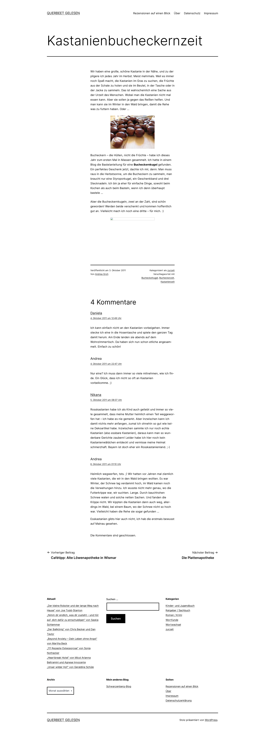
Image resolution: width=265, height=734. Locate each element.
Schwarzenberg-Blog (118, 686)
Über (177, 13)
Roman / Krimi (174, 615)
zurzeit (171, 270)
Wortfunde (172, 619)
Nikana (95, 395)
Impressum (211, 13)
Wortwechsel (173, 624)
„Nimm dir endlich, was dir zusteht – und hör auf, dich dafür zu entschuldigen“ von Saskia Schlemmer (73, 620)
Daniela (96, 313)
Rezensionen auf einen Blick (151, 13)
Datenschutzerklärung (179, 700)
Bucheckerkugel (149, 277)
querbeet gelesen (63, 13)
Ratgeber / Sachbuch (178, 610)
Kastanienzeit (168, 281)
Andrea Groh (101, 274)
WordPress (211, 720)
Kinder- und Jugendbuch (180, 605)
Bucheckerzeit (166, 277)
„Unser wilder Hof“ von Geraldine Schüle (70, 667)
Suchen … (112, 599)
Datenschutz (192, 13)
